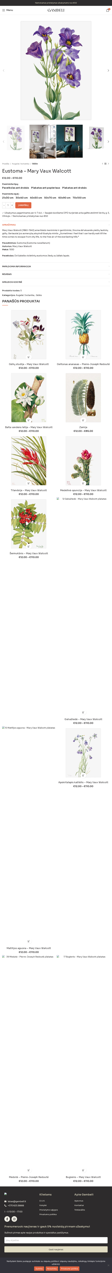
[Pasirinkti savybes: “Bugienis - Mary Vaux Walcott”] (83, 1170)
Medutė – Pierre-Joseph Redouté (29, 1177)
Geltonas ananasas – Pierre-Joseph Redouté (83, 364)
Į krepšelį (23, 205)
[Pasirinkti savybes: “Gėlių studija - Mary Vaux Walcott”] (28, 357)
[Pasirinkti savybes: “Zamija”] (83, 420)
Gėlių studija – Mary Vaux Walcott (29, 364)
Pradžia (6, 164)
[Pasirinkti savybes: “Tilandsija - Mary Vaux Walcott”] (28, 483)
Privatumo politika (69, 1268)
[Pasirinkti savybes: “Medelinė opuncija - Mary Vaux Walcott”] (83, 483)
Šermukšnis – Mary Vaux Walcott (29, 553)
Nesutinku (52, 1268)
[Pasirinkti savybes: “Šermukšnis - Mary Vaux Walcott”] (28, 546)
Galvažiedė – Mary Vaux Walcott (83, 719)
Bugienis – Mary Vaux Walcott (83, 1177)
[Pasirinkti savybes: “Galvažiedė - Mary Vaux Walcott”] (83, 712)
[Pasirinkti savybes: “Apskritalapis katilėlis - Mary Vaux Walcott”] (83, 775)
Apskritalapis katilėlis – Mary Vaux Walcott (83, 782)
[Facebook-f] (7, 1219)
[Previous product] (102, 163)
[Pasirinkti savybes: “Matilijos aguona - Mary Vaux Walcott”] (28, 941)
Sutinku (39, 1268)
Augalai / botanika (21, 164)
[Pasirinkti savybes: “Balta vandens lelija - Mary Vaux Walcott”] (28, 420)
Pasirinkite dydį (10, 194)
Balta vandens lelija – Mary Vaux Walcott (28, 427)
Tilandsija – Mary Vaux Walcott (29, 490)
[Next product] (108, 163)
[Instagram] (14, 1219)
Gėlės (35, 164)
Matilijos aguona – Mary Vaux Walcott (29, 948)
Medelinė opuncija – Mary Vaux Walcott (83, 490)
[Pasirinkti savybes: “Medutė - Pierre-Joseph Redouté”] (28, 1170)
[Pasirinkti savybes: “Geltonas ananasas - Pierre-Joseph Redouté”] (83, 357)
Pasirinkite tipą (10, 184)
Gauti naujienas (56, 1249)
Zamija (83, 427)
